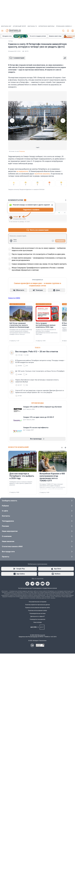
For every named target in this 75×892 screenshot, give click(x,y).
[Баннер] (20, 36)
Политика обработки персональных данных (37, 604)
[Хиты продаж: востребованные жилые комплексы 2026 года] (47, 313)
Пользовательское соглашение (37, 601)
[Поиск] (63, 30)
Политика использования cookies (37, 610)
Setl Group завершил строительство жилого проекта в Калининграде (19, 325)
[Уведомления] (68, 30)
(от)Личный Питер (19, 26)
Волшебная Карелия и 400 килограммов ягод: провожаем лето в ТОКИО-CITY (52, 477)
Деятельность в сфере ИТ (37, 616)
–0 (64, 212)
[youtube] (43, 584)
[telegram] (32, 584)
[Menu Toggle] (2, 30)
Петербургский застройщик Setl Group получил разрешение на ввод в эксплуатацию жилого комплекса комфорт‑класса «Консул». (20, 332)
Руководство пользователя (37, 619)
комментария (18, 58)
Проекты (5, 557)
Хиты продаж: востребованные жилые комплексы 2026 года (45, 325)
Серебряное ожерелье (46, 26)
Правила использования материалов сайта (37, 607)
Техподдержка (8, 521)
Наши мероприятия (10, 531)
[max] (27, 584)
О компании (7, 536)
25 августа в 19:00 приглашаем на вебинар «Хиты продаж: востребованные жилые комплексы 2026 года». (46, 332)
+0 (59, 212)
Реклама (5, 526)
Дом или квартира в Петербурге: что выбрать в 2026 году (21, 475)
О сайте (5, 511)
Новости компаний (18, 447)
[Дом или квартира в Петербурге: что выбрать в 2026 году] (22, 461)
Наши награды (37, 622)
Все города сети (8, 552)
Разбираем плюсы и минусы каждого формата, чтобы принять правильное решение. (20, 483)
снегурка (15, 216)
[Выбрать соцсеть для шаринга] (65, 58)
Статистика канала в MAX (12, 546)
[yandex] (48, 584)
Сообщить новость (9, 501)
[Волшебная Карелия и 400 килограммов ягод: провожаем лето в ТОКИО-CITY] (52, 461)
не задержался (22, 171)
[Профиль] (72, 30)
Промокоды (37, 403)
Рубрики (5, 506)
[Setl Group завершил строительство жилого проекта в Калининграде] (20, 313)
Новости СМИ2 (14, 298)
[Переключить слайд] (12, 120)
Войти (15, 241)
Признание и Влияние (64, 26)
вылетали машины (42, 174)
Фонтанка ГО (32, 26)
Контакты (6, 516)
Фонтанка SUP (6, 26)
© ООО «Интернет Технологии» (37, 640)
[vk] (37, 584)
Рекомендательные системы (38, 613)
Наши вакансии (8, 541)
